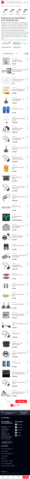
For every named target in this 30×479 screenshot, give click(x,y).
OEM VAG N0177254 (17, 275)
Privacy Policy (4, 451)
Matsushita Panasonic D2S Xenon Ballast (18, 236)
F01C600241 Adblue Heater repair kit (17, 129)
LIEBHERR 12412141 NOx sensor (18, 197)
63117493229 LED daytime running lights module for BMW (18, 373)
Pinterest (19, 430)
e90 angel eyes (16, 363)
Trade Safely (4, 456)
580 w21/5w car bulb (17, 109)
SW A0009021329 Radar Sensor (18, 119)
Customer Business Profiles (8, 465)
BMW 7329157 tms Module (17, 178)
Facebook (19, 427)
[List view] (27, 53)
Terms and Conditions (6, 448)
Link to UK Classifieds (6, 463)
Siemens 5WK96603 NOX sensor (19, 353)
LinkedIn (19, 435)
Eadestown (16, 47)
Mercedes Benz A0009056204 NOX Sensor (17, 265)
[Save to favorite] (27, 60)
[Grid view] (24, 53)
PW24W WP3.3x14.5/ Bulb (18, 168)
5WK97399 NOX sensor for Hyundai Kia (18, 139)
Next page (21, 401)
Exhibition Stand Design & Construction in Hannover (18, 80)
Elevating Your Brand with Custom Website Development (19, 70)
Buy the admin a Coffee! (7, 461)
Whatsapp (20, 424)
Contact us (4, 471)
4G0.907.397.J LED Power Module (17, 344)
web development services (17, 217)
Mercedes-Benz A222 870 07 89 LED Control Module (18, 314)
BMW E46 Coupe (16, 206)
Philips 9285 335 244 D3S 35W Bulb (18, 99)
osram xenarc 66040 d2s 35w (19, 324)
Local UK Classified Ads (7, 453)
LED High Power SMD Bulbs (18, 295)
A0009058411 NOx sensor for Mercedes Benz (17, 158)
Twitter (19, 432)
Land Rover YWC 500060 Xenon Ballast (19, 256)
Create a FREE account (23, 412)
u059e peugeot (16, 333)
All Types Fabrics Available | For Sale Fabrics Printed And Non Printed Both (18, 60)
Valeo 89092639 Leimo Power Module (18, 226)
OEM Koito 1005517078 (18, 245)
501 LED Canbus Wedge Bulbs (18, 285)
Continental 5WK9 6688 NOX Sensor (18, 187)
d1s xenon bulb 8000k (18, 304)
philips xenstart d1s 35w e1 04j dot (18, 148)
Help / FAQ (4, 458)
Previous (8, 401)
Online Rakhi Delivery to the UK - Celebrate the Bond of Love (18, 90)
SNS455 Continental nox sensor (18, 383)
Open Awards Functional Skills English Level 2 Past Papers (18, 392)
